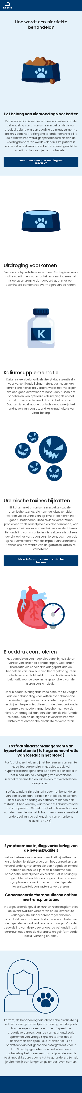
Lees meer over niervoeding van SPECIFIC (41, 162)
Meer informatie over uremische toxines (41, 561)
